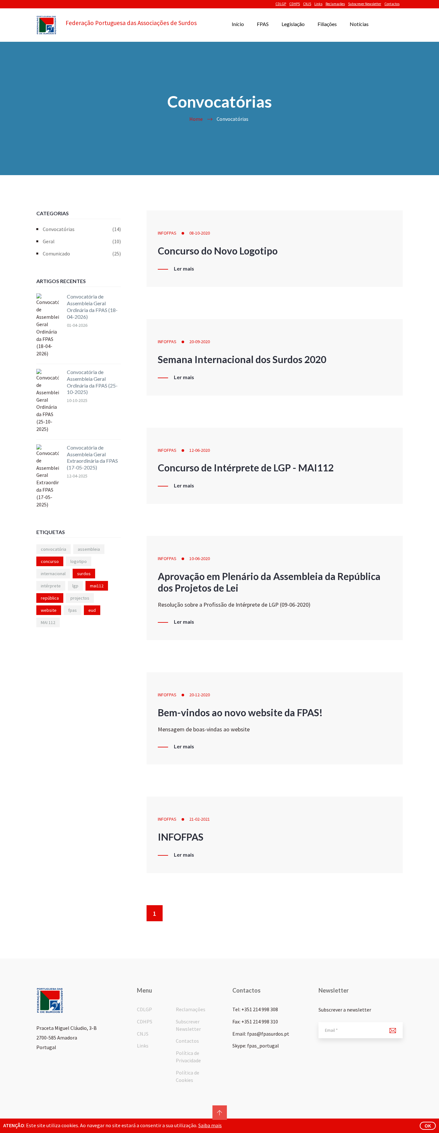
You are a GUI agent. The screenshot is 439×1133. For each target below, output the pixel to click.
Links (318, 4)
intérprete (51, 586)
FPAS (263, 24)
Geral (82, 241)
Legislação (293, 24)
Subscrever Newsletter (364, 4)
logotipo (78, 561)
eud (92, 610)
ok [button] (428, 1125)
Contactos (391, 4)
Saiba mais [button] (210, 1125)
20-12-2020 (199, 695)
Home (196, 119)
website (49, 610)
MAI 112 (48, 622)
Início (238, 24)
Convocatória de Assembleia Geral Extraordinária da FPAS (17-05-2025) (92, 457)
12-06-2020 (199, 450)
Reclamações (335, 4)
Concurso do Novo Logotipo (218, 250)
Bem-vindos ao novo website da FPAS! (240, 712)
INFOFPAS (167, 233)
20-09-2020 (199, 341)
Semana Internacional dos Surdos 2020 (242, 359)
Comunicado (82, 253)
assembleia (89, 549)
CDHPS (294, 4)
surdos (84, 573)
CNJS (307, 4)
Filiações (327, 24)
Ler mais (184, 268)
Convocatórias (82, 229)
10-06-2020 (199, 558)
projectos (79, 598)
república (50, 598)
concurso (50, 561)
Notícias (359, 24)
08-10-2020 (199, 233)
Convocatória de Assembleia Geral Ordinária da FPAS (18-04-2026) (92, 306)
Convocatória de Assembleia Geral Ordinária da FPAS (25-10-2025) (92, 382)
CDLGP (280, 4)
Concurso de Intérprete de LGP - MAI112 (246, 467)
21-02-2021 (199, 819)
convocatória (53, 549)
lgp (75, 586)
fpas (72, 610)
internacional (53, 573)
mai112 (96, 586)
